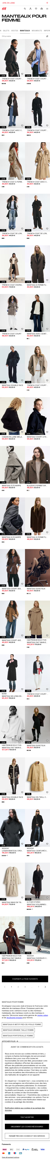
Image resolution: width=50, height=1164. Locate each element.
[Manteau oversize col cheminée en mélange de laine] (37, 935)
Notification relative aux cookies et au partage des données (25, 1109)
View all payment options (10, 1157)
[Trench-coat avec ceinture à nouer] (12, 109)
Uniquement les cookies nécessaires (27, 1127)
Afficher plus (8, 1041)
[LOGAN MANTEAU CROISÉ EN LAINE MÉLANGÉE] (12, 828)
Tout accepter (27, 1117)
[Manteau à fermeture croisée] (37, 516)
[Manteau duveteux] (37, 568)
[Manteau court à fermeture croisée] (37, 416)
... (31, 987)
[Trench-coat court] (12, 313)
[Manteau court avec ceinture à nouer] (12, 568)
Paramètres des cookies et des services (27, 1136)
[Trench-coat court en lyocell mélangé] (37, 364)
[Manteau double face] (12, 364)
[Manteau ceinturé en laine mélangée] (37, 828)
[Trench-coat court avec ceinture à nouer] (12, 58)
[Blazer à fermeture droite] (37, 465)
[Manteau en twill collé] (37, 776)
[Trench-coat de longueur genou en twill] (12, 213)
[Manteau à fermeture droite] (37, 264)
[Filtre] (46, 36)
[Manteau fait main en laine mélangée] (37, 619)
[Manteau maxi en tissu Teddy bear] (12, 881)
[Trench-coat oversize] (12, 264)
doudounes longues (14, 1018)
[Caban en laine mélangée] (12, 416)
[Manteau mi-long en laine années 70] (12, 673)
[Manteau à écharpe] (12, 465)
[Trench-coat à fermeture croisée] (12, 161)
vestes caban (42, 1015)
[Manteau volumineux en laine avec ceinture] (37, 881)
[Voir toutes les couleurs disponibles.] (4, 83)
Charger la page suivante (25, 979)
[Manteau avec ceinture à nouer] (37, 313)
